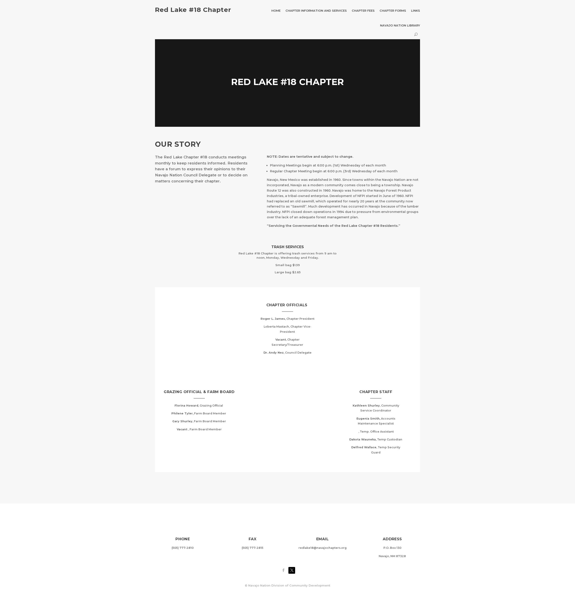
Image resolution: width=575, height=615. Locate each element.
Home (276, 10)
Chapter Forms (393, 10)
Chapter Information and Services (316, 10)
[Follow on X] (291, 570)
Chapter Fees (363, 10)
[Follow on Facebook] (283, 570)
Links (415, 10)
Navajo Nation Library (400, 25)
